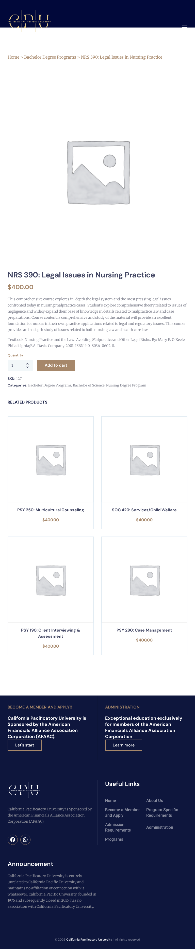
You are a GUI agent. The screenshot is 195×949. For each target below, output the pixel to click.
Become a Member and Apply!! (40, 707)
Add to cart (56, 365)
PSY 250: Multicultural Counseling (50, 510)
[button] (184, 28)
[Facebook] (13, 840)
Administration (122, 707)
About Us (154, 800)
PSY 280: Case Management (144, 630)
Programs (114, 839)
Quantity (15, 355)
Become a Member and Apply (122, 812)
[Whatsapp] (25, 840)
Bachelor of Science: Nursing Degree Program (109, 385)
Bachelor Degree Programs (50, 57)
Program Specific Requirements (162, 812)
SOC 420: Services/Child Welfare (144, 510)
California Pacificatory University (89, 940)
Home (13, 57)
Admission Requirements (118, 827)
